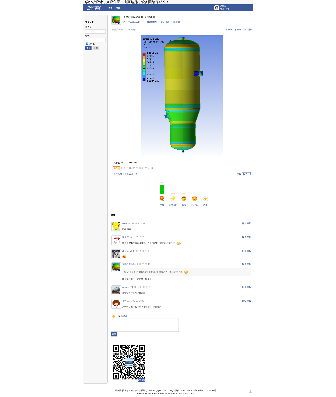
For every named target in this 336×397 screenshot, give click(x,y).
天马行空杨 (127, 264)
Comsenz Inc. (187, 393)
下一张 (237, 29)
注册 (228, 9)
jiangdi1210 (128, 287)
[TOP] (250, 393)
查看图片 (177, 21)
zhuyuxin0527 (129, 251)
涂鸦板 (124, 316)
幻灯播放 (248, 29)
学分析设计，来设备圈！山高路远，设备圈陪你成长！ (127, 2)
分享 (245, 174)
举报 (239, 174)
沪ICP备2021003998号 (205, 390)
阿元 (124, 237)
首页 (110, 8)
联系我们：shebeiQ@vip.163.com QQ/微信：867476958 (165, 390)
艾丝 (124, 301)
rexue (125, 223)
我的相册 (165, 21)
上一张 (229, 29)
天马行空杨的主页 (131, 21)
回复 (244, 223)
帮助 (118, 8)
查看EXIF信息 (131, 174)
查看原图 (117, 174)
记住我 (92, 44)
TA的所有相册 (150, 21)
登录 (222, 9)
